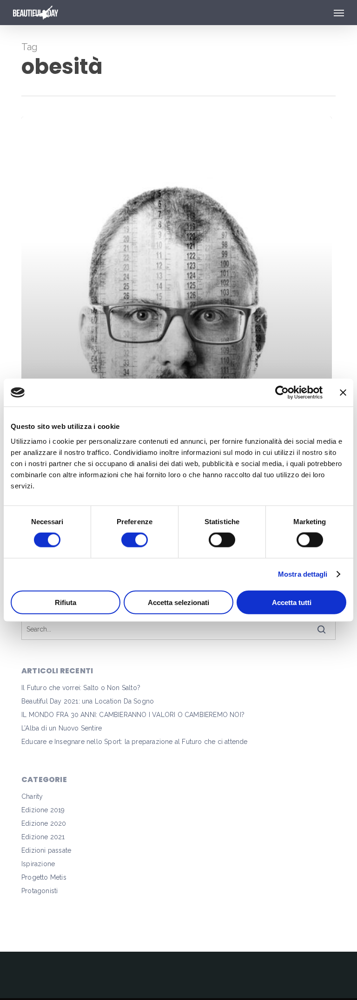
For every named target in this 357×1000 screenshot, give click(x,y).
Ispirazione (38, 864)
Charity (32, 796)
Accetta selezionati (178, 602)
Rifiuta (65, 602)
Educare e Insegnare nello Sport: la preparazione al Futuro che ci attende (134, 741)
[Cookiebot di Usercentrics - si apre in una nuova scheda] (282, 393)
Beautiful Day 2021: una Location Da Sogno (87, 701)
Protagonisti (39, 891)
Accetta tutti (291, 602)
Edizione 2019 (43, 810)
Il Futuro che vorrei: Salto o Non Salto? (80, 687)
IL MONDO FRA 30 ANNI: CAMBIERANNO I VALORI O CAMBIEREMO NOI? (133, 714)
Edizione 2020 (43, 823)
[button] (339, 12)
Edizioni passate (46, 850)
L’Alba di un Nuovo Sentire (61, 728)
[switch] (134, 540)
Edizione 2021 (43, 837)
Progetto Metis (43, 877)
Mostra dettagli (303, 574)
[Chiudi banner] (343, 392)
